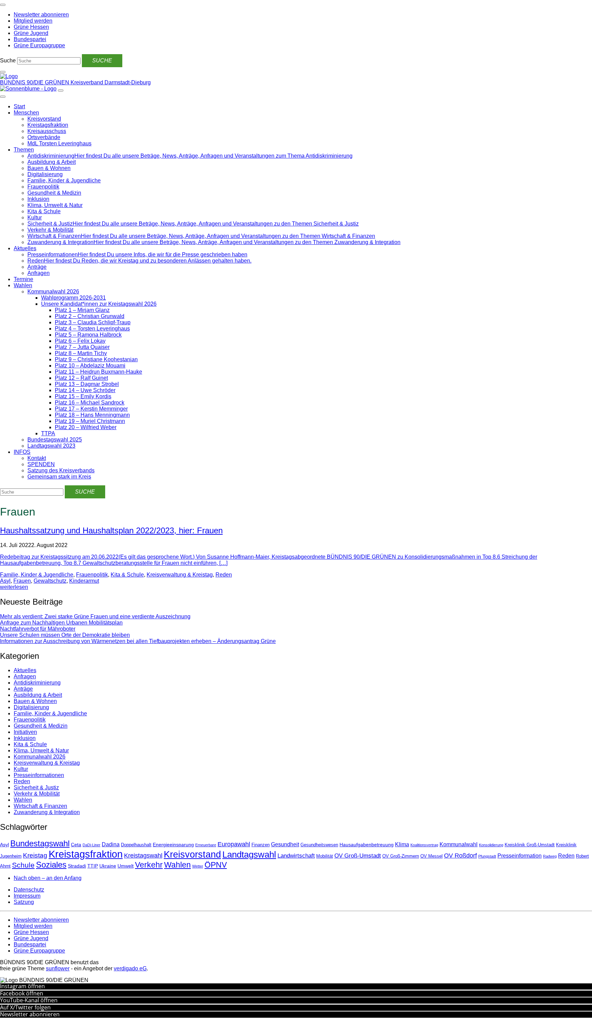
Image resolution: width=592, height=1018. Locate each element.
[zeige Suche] (2, 72)
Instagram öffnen (22, 986)
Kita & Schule (44, 211)
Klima (402, 844)
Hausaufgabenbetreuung (367, 844)
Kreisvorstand (44, 119)
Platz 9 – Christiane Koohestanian (96, 359)
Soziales (51, 864)
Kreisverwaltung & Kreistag (180, 575)
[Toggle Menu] (2, 97)
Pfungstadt (487, 856)
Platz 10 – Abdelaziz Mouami (90, 365)
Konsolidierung (491, 845)
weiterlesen (14, 587)
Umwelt (126, 866)
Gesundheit (285, 844)
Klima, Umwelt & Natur (55, 205)
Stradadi (77, 866)
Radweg (550, 856)
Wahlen (23, 285)
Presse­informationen (39, 775)
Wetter (197, 866)
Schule (23, 865)
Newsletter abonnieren (30, 1014)
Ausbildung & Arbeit (51, 162)
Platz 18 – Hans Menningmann (92, 415)
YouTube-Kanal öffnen (29, 1000)
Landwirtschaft (296, 855)
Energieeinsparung (173, 844)
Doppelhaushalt (136, 845)
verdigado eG (130, 968)
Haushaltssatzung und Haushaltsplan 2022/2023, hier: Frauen (111, 530)
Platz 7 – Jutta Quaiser (82, 347)
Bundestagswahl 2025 (54, 440)
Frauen (22, 581)
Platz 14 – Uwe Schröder (85, 390)
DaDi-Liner (91, 845)
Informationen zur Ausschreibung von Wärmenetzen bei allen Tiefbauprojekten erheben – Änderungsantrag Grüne (138, 641)
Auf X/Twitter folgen (25, 1007)
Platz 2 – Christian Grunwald (89, 316)
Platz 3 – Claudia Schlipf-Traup (93, 322)
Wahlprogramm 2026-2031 (73, 298)
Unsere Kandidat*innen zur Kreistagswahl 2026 (99, 304)
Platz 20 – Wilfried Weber (85, 427)
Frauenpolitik (43, 187)
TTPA (48, 433)
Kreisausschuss (46, 131)
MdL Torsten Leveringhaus (59, 143)
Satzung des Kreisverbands (61, 470)
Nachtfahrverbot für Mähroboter (37, 629)
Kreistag (35, 855)
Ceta (76, 844)
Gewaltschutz (50, 581)
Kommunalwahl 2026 (53, 291)
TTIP (92, 866)
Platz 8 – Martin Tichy (81, 353)
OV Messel (431, 856)
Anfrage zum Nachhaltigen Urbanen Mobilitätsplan (61, 623)
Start (19, 106)
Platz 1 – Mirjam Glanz (82, 310)
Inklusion (38, 199)
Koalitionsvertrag (424, 845)
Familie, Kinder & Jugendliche (64, 180)
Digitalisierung (45, 174)
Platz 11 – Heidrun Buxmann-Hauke (98, 372)
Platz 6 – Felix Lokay (80, 341)
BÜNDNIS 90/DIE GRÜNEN (35, 82)
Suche (8, 60)
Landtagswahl (249, 854)
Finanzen (260, 845)
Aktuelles (25, 248)
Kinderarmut (84, 581)
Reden (223, 575)
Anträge (37, 267)
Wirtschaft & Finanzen (40, 806)
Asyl (5, 581)
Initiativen (25, 732)
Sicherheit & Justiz (36, 787)
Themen (24, 150)
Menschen (26, 113)
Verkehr (149, 864)
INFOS (22, 452)
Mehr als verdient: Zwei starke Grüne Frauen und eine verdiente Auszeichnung (95, 616)
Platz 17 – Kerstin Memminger (91, 409)
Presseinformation (519, 856)
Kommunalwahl (459, 844)
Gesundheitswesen (319, 845)
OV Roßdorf (460, 855)
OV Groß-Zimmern (400, 856)
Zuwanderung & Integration (47, 812)
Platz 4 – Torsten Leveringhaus (92, 328)
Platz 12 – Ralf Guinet (81, 378)
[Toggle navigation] (2, 5)
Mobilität (324, 856)
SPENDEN (41, 464)
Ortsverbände (43, 137)
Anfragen (38, 273)
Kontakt (36, 458)
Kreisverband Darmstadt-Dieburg (111, 82)
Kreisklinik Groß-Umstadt (530, 845)
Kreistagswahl (143, 855)
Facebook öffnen (21, 993)
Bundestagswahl (40, 843)
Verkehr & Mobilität (50, 230)
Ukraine (107, 866)
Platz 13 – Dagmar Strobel (87, 384)
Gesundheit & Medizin (54, 193)
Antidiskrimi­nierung (37, 683)
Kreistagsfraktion (47, 125)
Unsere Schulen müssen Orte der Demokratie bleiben (65, 635)
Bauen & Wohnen (49, 168)
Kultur (34, 217)
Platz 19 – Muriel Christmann (90, 421)
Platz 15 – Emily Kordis (83, 396)
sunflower (58, 968)
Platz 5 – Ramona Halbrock (88, 335)
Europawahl (234, 844)
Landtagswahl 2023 (51, 446)
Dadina (111, 844)
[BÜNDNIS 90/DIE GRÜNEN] (9, 76)
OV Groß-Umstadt (357, 855)
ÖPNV (216, 865)
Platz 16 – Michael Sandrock (89, 402)
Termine (23, 279)
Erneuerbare (205, 845)
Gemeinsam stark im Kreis (59, 477)
